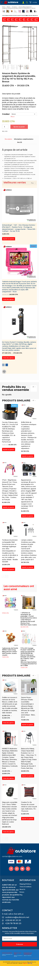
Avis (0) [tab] (19, 142)
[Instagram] (16, 868)
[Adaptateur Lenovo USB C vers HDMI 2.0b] (35, 11)
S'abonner (19, 944)
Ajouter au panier (5, 19)
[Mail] (22, 868)
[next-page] (6, 365)
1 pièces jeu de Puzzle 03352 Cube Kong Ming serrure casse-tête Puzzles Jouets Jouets (10, 651)
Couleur (6, 114)
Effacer (13, 116)
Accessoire (14, 6)
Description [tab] (8, 139)
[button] (26, 2)
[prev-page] (3, 365)
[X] (28, 868)
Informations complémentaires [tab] (23, 139)
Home (3, 6)
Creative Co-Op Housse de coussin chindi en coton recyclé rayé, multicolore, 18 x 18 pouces (29, 806)
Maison (8, 6)
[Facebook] (11, 868)
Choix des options (25, 19)
